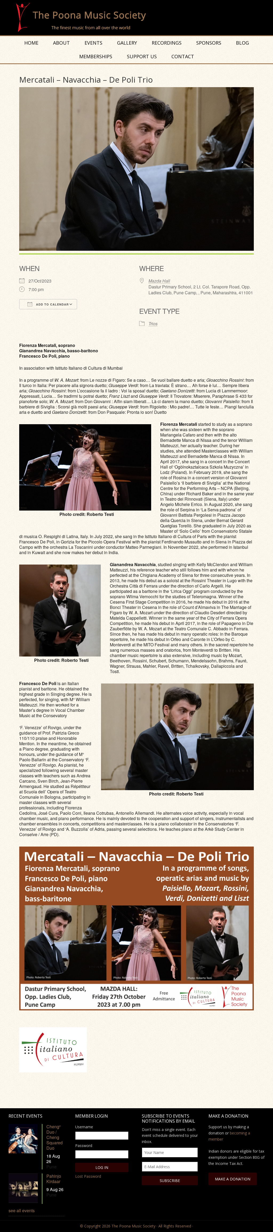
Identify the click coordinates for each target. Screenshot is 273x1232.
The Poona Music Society (139, 18)
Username (84, 1126)
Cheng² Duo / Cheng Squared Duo (54, 1137)
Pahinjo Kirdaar (53, 1178)
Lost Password (88, 1176)
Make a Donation (232, 1178)
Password (83, 1145)
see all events (22, 1210)
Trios (153, 323)
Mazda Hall (159, 281)
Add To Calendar (52, 304)
